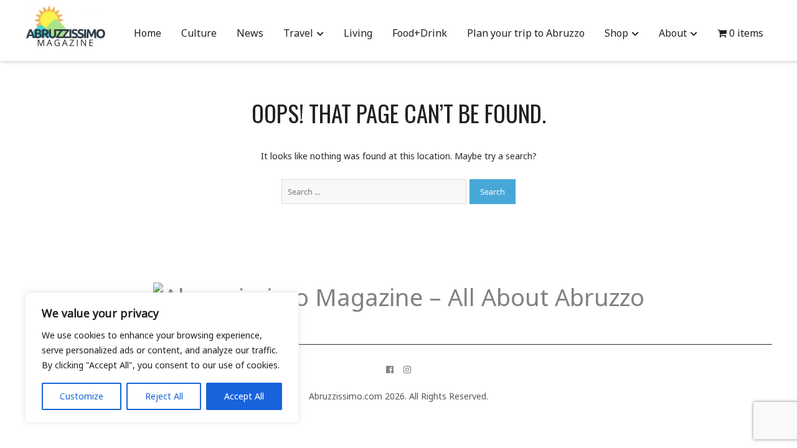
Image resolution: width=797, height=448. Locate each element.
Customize (81, 396)
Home (147, 33)
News (250, 33)
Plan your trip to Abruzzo (526, 33)
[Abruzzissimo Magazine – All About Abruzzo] (398, 297)
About (673, 33)
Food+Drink (419, 33)
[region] (162, 357)
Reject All (164, 396)
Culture (199, 33)
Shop (616, 33)
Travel (298, 33)
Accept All (244, 396)
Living (358, 33)
